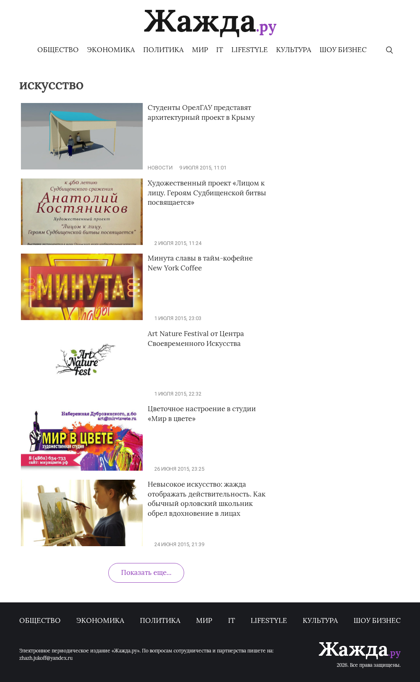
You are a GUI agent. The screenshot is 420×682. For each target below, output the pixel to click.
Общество (58, 49)
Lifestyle (249, 49)
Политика (163, 49)
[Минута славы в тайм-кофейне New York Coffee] (82, 318)
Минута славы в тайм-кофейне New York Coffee (200, 263)
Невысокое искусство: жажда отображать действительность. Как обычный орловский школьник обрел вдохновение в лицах (206, 499)
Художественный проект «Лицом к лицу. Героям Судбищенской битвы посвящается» (207, 193)
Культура (293, 49)
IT (219, 49)
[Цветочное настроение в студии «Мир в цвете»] (82, 468)
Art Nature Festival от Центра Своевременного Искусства (196, 338)
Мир (200, 49)
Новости (160, 168)
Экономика (111, 49)
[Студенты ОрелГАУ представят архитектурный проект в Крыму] (82, 167)
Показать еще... (146, 572)
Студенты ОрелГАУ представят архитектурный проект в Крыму (201, 112)
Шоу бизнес (343, 49)
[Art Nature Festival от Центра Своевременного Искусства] (82, 393)
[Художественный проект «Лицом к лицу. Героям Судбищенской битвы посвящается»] (82, 243)
